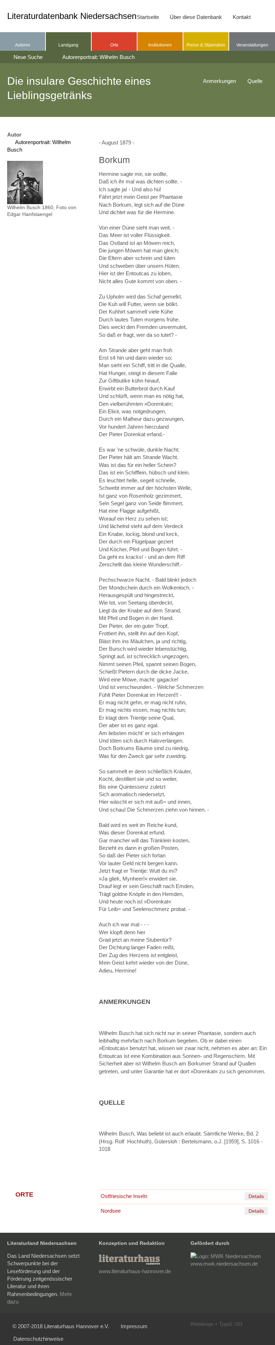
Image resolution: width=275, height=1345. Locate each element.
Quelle (254, 81)
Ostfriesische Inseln (124, 1196)
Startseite (148, 17)
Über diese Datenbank (196, 17)
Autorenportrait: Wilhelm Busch (98, 57)
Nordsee (111, 1211)
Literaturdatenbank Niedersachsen (71, 16)
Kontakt (242, 17)
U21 (239, 1324)
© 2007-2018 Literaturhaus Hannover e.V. (61, 1326)
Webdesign (201, 1324)
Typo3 (225, 1324)
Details (256, 1196)
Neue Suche (27, 57)
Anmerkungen (219, 81)
